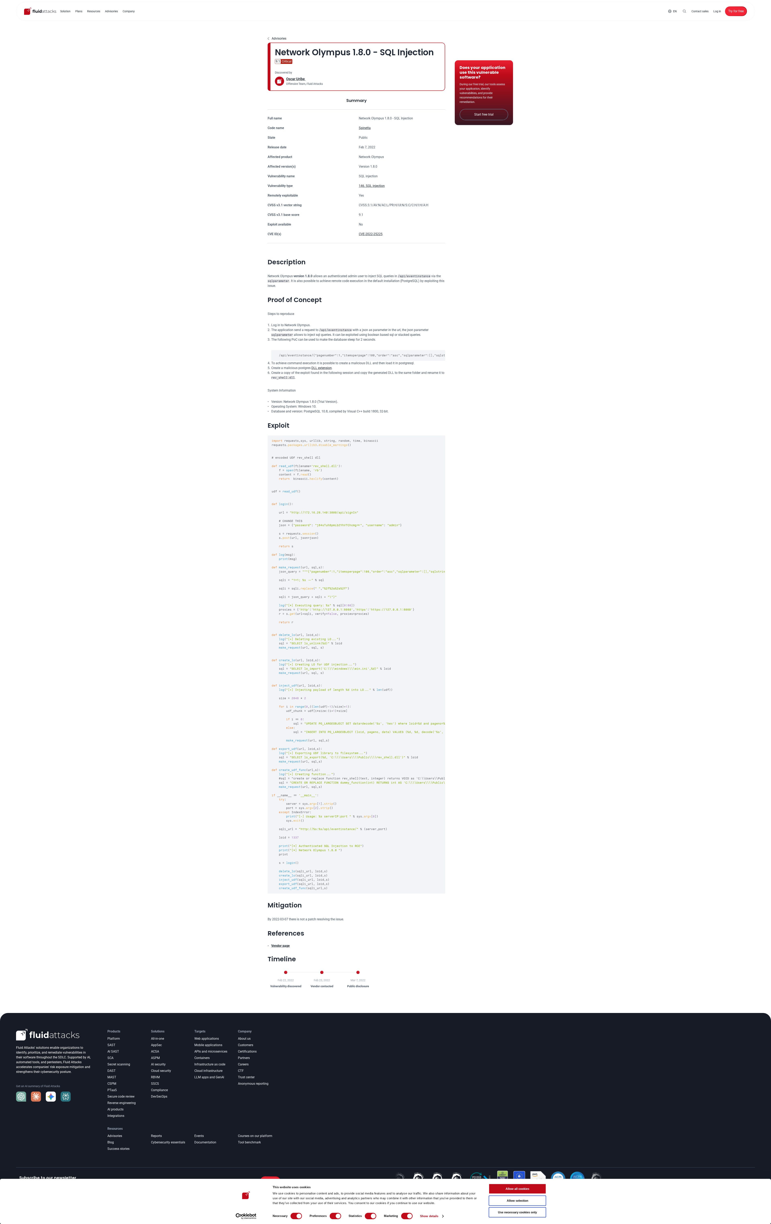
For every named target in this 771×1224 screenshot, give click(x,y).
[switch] (335, 1216)
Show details (429, 1216)
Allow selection (517, 1200)
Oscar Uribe (296, 79)
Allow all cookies (517, 1188)
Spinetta (365, 128)
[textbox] (358, 355)
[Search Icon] (684, 11)
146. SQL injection (372, 186)
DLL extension (321, 368)
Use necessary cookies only (517, 1212)
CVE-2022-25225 (370, 234)
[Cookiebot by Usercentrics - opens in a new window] (246, 1216)
